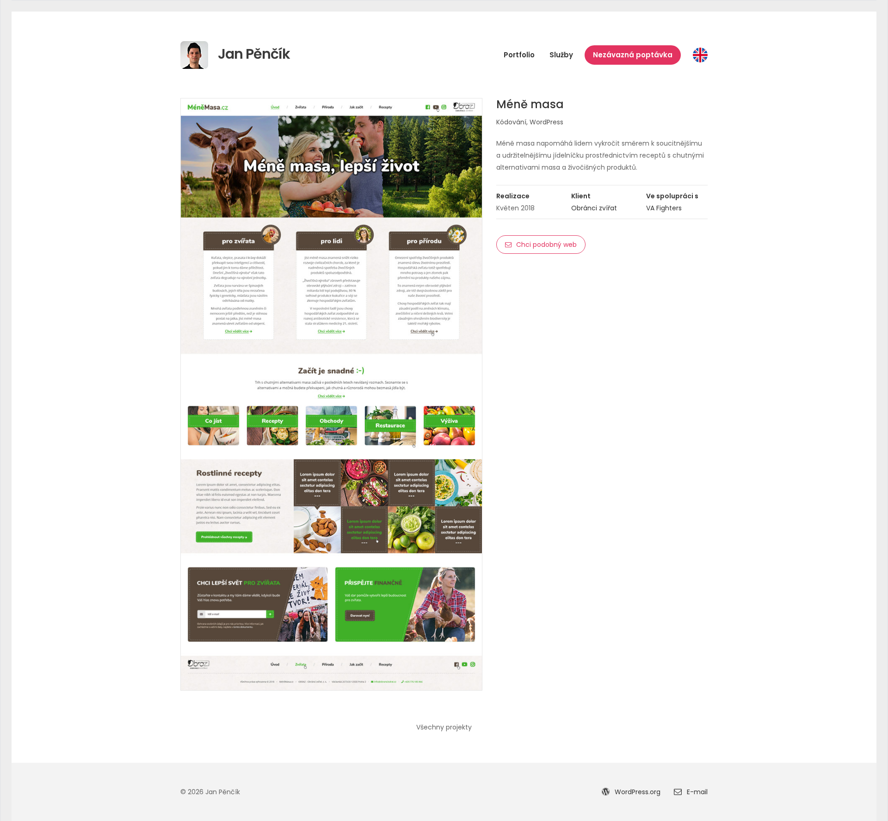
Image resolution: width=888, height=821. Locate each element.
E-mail (696, 791)
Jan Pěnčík (252, 54)
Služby (561, 55)
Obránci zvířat (594, 208)
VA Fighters (664, 208)
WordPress (546, 122)
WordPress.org (636, 791)
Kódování (511, 122)
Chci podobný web (546, 244)
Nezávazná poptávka (632, 55)
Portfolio (519, 55)
